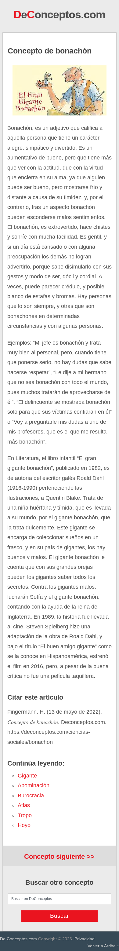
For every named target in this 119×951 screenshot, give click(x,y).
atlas (24, 805)
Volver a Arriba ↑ (103, 945)
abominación (33, 785)
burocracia (31, 795)
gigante (27, 776)
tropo (25, 815)
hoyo (24, 825)
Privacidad (84, 938)
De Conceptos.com (18, 938)
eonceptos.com (59, 14)
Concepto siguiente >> (59, 856)
